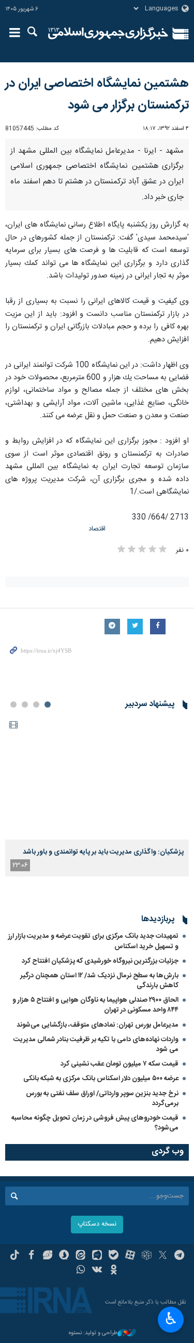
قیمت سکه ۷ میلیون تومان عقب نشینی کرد (119, 1064)
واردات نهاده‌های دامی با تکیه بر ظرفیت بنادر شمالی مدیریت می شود (95, 1044)
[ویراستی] (48, 1256)
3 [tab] (25, 704)
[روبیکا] (147, 1256)
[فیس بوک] (31, 1256)
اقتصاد (97, 529)
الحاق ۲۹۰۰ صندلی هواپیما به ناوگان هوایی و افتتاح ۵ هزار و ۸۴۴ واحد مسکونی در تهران (95, 1005)
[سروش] (64, 1256)
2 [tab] (36, 704)
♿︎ (170, 1318)
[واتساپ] (80, 1270)
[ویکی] (97, 1270)
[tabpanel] (97, 796)
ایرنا (108, 33)
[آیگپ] (97, 1256)
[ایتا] (80, 1256)
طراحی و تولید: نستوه (93, 1333)
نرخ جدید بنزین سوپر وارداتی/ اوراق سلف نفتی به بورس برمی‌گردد (102, 1098)
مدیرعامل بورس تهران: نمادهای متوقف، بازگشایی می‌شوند (97, 1025)
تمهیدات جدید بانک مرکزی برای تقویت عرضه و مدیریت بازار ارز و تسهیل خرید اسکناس (93, 941)
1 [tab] (47, 704)
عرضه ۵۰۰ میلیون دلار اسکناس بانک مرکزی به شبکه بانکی (100, 1078)
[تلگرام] (179, 1256)
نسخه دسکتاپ (97, 1224)
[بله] (114, 1256)
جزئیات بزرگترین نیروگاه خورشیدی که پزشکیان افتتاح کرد (100, 961)
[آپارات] (130, 1256)
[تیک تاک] (15, 1256)
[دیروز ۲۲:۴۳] (97, 778)
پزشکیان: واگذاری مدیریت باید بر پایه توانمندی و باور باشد (103, 852)
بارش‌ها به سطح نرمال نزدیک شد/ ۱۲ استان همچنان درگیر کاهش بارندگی (99, 980)
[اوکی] (114, 1270)
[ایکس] (163, 1256)
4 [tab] (13, 704)
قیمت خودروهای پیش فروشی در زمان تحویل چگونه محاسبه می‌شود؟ (94, 1123)
